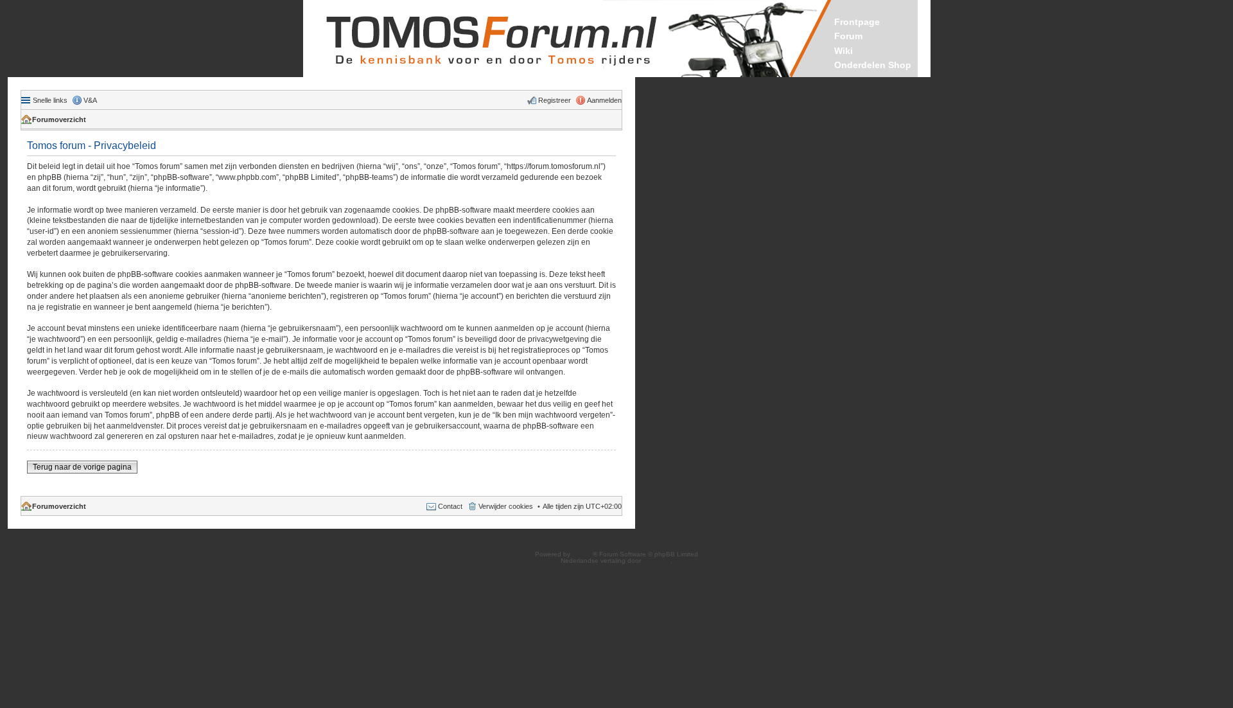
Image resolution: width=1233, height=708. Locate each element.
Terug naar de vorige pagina (82, 467)
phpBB (582, 554)
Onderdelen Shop (872, 65)
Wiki (843, 51)
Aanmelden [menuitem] (604, 100)
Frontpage (857, 22)
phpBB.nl (656, 560)
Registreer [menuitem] (554, 100)
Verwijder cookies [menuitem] (505, 506)
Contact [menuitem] (450, 506)
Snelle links (50, 100)
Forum (848, 36)
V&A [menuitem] (90, 100)
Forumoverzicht (59, 119)
